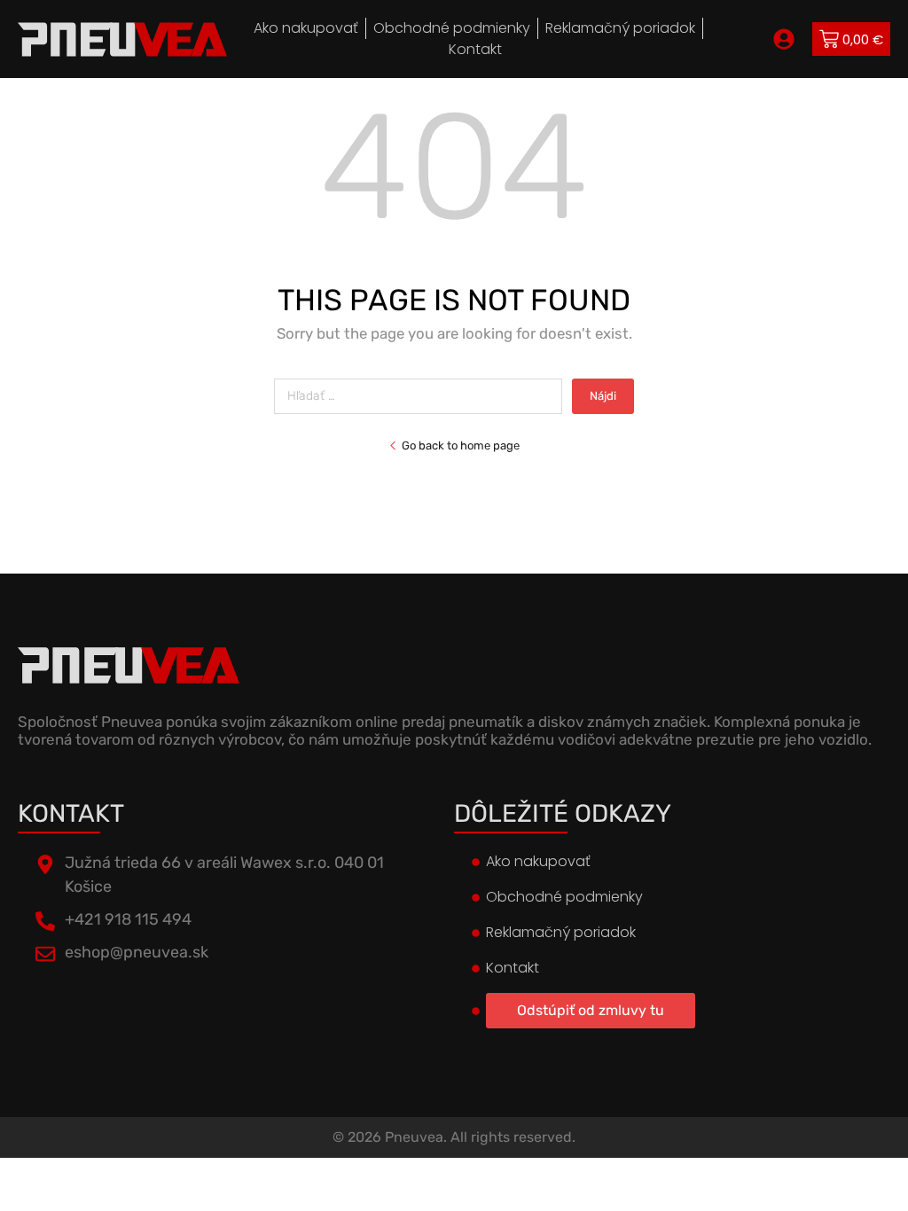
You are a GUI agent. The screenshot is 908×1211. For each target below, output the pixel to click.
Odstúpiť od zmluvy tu (590, 1010)
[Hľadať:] (423, 395)
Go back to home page (461, 445)
